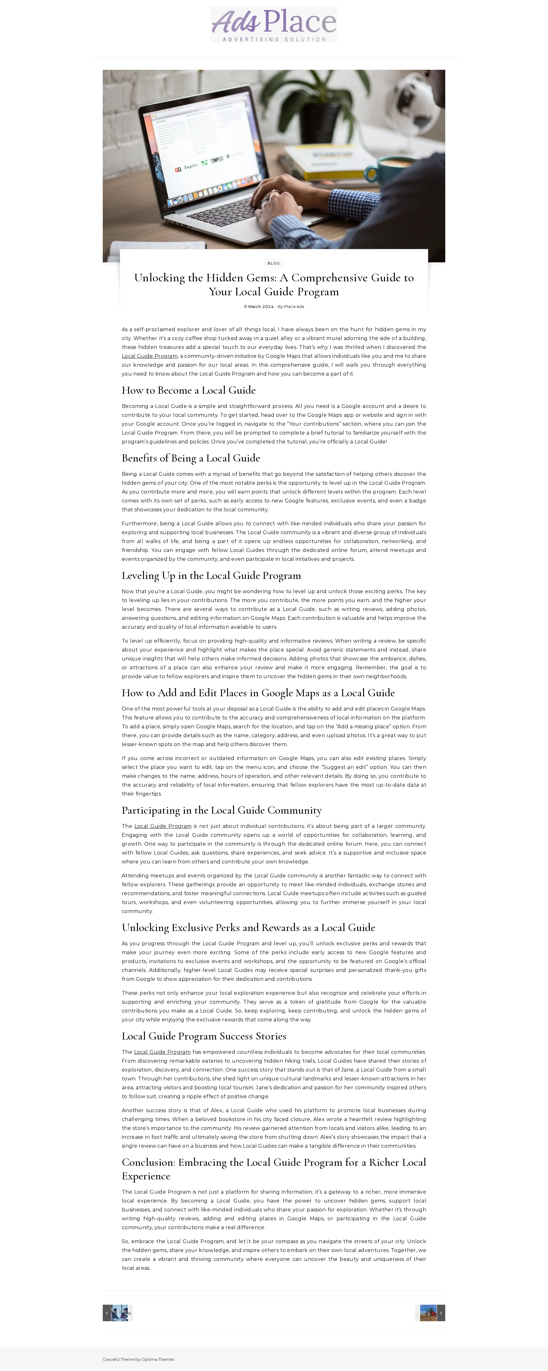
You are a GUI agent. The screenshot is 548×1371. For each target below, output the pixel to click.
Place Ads (294, 306)
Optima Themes (157, 1359)
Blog (274, 263)
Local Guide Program (150, 356)
